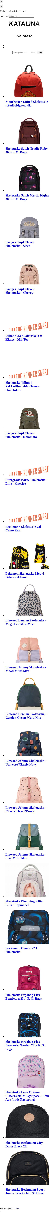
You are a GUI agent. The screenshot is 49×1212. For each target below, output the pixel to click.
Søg (40, 52)
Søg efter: (4, 16)
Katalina (15, 1208)
